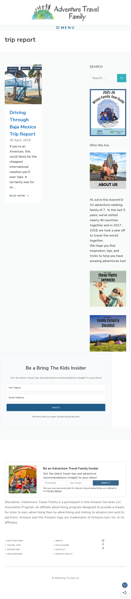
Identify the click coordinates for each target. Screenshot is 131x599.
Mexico (25, 68)
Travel (37, 68)
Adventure (13, 549)
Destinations (15, 541)
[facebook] (103, 544)
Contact (61, 549)
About (59, 541)
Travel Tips (14, 545)
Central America (12, 69)
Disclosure (62, 545)
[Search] (121, 78)
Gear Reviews (15, 554)
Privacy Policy (64, 554)
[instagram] (103, 540)
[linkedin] (103, 548)
